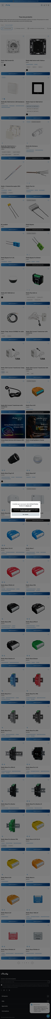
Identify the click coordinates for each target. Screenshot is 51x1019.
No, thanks (25, 514)
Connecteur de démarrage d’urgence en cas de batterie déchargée (25, 510)
